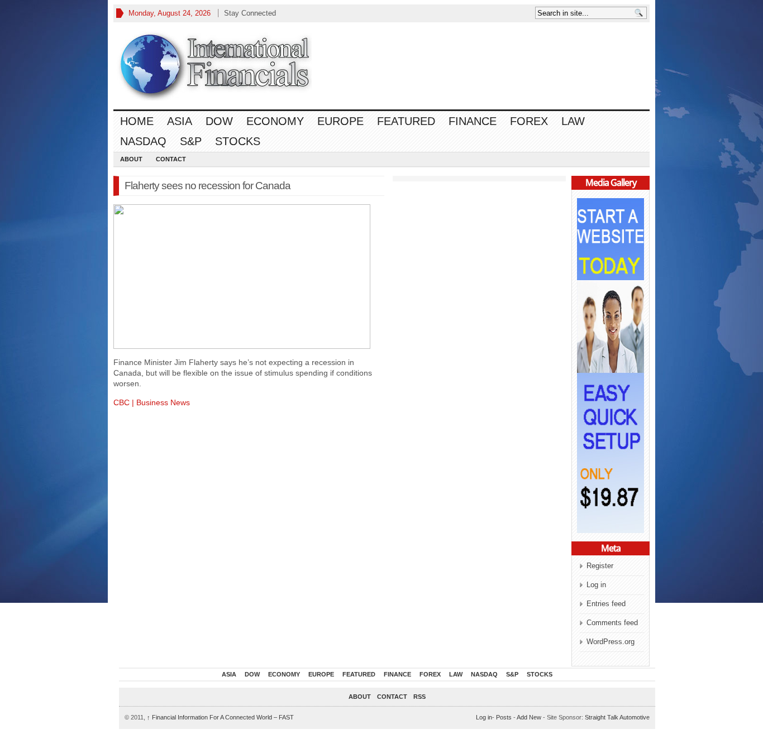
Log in (596, 584)
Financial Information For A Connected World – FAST (220, 717)
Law (573, 121)
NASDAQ (143, 141)
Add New (529, 717)
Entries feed (606, 603)
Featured (406, 121)
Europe (340, 121)
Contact (171, 159)
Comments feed (612, 622)
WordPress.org (610, 641)
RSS (419, 696)
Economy (275, 121)
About (131, 159)
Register (599, 566)
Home (137, 121)
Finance (473, 121)
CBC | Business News (151, 402)
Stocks (237, 141)
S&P (191, 141)
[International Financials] (213, 65)
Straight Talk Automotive (617, 717)
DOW (219, 121)
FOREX (529, 121)
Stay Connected (250, 13)
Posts (504, 717)
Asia (179, 121)
